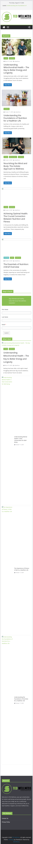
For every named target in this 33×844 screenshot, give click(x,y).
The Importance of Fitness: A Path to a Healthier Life (21, 569)
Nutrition (12, 58)
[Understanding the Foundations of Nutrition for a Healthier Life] (16, 98)
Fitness (5, 58)
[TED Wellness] (4, 27)
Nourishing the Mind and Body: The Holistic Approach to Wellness (15, 166)
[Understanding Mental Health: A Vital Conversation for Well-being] (7, 440)
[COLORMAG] (16, 785)
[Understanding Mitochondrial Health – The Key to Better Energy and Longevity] (16, 47)
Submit (6, 333)
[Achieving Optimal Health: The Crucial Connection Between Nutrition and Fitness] (16, 196)
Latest (12, 257)
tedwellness (17, 61)
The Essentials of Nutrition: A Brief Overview (16, 265)
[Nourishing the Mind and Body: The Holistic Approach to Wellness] (16, 146)
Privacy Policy (6, 822)
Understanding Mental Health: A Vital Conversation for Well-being (20, 439)
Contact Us (5, 818)
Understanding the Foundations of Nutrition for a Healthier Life (16, 6)
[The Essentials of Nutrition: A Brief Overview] (16, 246)
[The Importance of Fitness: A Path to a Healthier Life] (7, 570)
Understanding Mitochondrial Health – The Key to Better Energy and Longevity (16, 68)
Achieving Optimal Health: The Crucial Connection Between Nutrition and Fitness (16, 217)
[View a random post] (29, 27)
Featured (6, 257)
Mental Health (13, 157)
